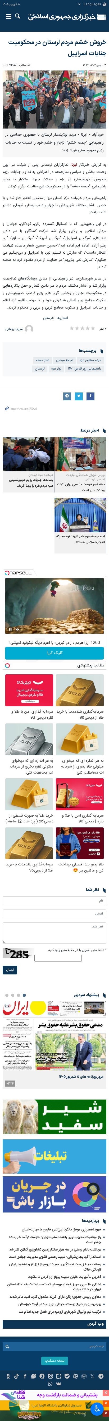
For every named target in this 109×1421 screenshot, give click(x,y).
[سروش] (42, 1377)
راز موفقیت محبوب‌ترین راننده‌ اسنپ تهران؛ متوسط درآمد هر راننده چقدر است (55, 1239)
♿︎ (97, 1408)
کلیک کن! (55, 653)
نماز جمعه (42, 360)
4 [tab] (6, 995)
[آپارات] (75, 1377)
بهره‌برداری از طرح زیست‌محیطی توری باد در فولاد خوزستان (59, 1304)
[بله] (67, 1377)
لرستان (48, 318)
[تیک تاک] (16, 1377)
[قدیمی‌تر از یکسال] (80, 454)
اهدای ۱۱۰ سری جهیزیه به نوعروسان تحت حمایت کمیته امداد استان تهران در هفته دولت (54, 1287)
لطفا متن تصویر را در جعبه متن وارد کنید (77, 950)
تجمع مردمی (64, 360)
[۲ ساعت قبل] (54, 1035)
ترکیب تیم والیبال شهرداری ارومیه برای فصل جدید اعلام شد (60, 1312)
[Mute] (18, 629)
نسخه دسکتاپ (55, 1361)
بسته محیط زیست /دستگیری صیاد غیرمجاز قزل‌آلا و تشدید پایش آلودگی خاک (55, 1267)
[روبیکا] (84, 1377)
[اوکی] (8, 1377)
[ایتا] (50, 1377)
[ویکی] (58, 1384)
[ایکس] (92, 1377)
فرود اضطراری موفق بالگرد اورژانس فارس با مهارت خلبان (61, 1230)
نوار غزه (56, 369)
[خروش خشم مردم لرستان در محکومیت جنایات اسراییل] (54, 99)
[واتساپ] (50, 1384)
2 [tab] (18, 995)
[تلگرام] (101, 1377)
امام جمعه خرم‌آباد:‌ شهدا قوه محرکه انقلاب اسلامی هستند (80, 539)
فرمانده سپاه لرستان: (40, 475)
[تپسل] (7, 573)
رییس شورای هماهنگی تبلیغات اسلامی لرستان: (85, 477)
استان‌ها (62, 318)
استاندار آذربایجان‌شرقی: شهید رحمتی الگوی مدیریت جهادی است (55, 1257)
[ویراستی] (33, 1377)
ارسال (10, 970)
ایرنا (62, 17)
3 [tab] (12, 995)
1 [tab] (24, 995)
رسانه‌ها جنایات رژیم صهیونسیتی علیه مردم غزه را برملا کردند (31, 483)
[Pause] (10, 629)
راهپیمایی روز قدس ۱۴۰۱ (84, 369)
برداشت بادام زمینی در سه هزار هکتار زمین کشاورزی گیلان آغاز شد (55, 1250)
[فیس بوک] (25, 1377)
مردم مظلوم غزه (90, 360)
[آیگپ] (58, 1377)
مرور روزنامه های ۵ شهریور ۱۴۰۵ (81, 1077)
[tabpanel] (54, 1045)
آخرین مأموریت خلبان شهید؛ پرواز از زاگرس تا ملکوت (64, 1277)
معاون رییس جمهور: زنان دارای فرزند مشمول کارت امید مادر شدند (55, 1297)
